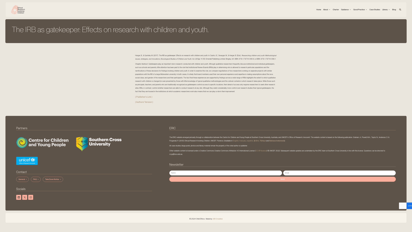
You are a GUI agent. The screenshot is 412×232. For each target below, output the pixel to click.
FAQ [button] (35, 179)
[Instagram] (30, 197)
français (242, 141)
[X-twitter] (24, 197)
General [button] (21, 179)
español (250, 141)
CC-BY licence (261, 151)
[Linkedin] (18, 197)
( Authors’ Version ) (144, 102)
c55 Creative (218, 219)
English (236, 141)
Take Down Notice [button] (52, 179)
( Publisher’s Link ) (143, 97)
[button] (327, 9)
